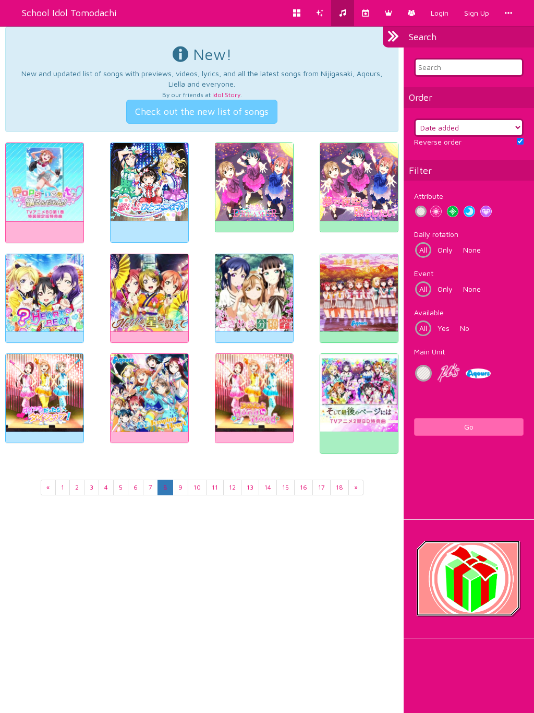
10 (197, 487)
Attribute (428, 196)
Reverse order (438, 141)
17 (321, 487)
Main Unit (429, 351)
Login (439, 12)
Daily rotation (436, 234)
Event (423, 273)
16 (303, 487)
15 (285, 487)
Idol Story (226, 94)
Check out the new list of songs (202, 111)
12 (232, 487)
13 (250, 487)
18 (339, 487)
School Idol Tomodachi (69, 12)
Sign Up (476, 12)
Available (429, 312)
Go (469, 426)
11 (215, 487)
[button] (388, 13)
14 (267, 487)
